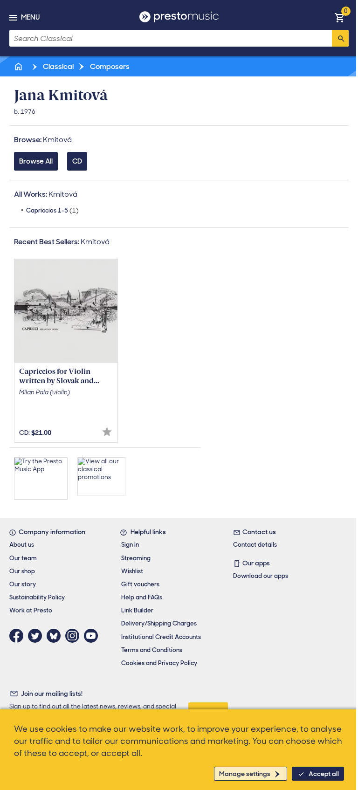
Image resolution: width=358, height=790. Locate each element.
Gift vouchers (140, 584)
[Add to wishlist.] (107, 432)
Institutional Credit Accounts (161, 637)
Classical (57, 66)
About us (21, 545)
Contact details (255, 545)
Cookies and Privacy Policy (159, 663)
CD (77, 161)
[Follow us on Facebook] (18, 636)
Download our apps (260, 576)
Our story (22, 584)
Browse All (36, 161)
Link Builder (137, 610)
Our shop (22, 571)
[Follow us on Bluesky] (56, 636)
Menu (30, 17)
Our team (23, 558)
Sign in (130, 545)
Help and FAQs (141, 597)
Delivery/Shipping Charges (159, 623)
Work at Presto (30, 610)
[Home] (19, 66)
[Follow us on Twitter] (37, 636)
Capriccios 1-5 (52, 210)
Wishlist (132, 571)
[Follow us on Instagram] (74, 636)
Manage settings (244, 773)
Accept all (324, 773)
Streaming (136, 558)
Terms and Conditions (151, 650)
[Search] (340, 38)
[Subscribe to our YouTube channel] (93, 636)
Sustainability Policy (37, 597)
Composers (109, 66)
